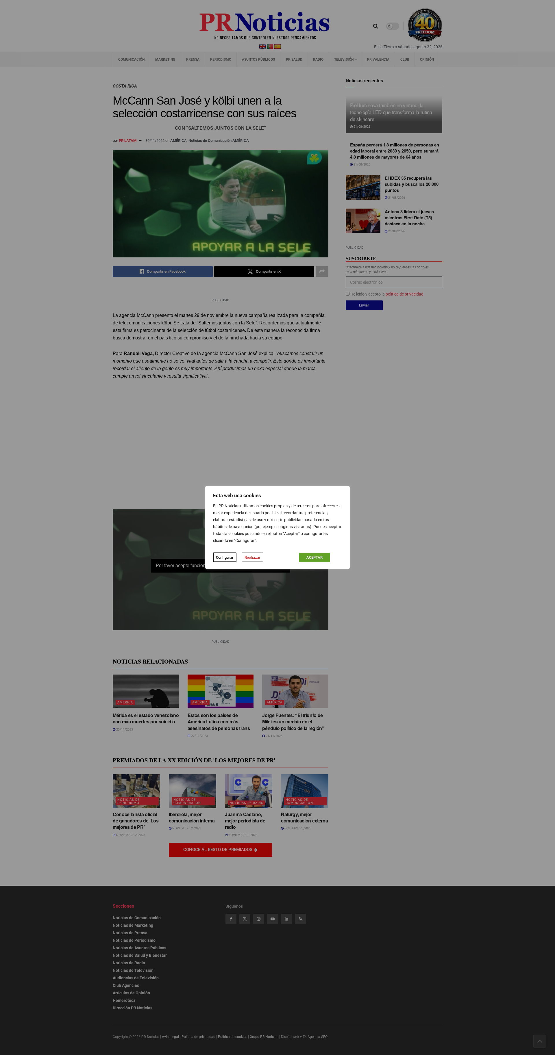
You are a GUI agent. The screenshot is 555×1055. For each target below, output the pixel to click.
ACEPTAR (314, 557)
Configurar (225, 557)
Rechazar (252, 557)
